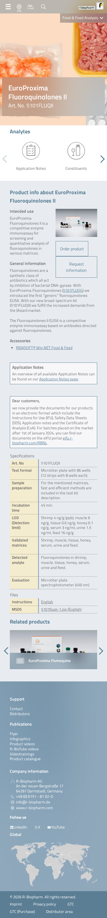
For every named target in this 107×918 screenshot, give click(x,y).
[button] (101, 159)
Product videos (22, 744)
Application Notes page (58, 379)
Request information (76, 267)
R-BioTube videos (24, 749)
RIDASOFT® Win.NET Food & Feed (44, 348)
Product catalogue (25, 759)
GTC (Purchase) (22, 911)
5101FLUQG (73, 290)
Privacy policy (44, 904)
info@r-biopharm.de (33, 802)
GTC (70, 904)
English (47, 602)
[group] (53, 649)
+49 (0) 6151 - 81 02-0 (34, 796)
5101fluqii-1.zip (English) (61, 609)
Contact (16, 709)
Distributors (20, 714)
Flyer (14, 734)
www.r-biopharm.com (34, 808)
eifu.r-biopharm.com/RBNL (42, 440)
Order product (72, 249)
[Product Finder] (31, 7)
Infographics (20, 739)
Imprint (16, 904)
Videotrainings (22, 754)
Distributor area (59, 911)
